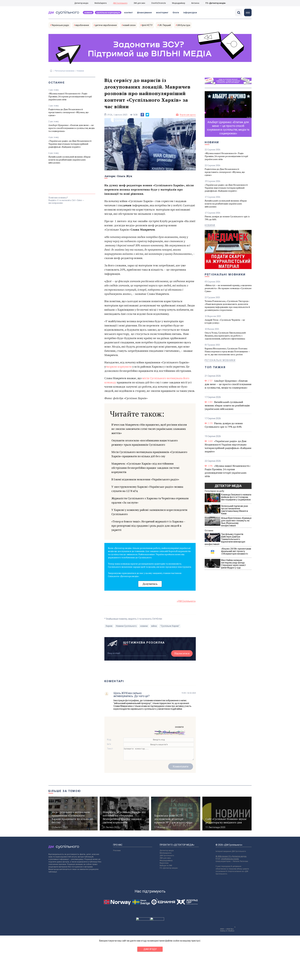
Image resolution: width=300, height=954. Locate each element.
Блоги (176, 12)
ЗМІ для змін (139, 3)
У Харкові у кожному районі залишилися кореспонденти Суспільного (149, 512)
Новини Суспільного (126, 626)
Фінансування (144, 12)
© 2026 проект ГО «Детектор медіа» (231, 856)
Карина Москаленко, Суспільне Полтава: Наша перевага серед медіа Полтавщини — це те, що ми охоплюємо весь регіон (227, 351)
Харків (109, 626)
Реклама (117, 851)
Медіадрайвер (178, 3)
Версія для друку (188, 114)
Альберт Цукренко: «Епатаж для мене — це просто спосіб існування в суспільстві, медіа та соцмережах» (71, 128)
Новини (88, 12)
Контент (128, 12)
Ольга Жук (124, 176)
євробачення (82, 25)
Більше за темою (64, 791)
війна (154, 626)
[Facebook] (142, 114)
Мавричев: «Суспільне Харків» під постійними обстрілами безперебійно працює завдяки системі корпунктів (145, 468)
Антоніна (195, 3)
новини (144, 626)
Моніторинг (162, 12)
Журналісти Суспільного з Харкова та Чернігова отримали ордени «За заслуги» (150, 500)
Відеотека (164, 863)
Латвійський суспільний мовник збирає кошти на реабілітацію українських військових (69, 159)
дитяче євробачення (106, 25)
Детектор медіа (81, 3)
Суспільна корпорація (108, 12)
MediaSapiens (101, 3)
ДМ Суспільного (120, 3)
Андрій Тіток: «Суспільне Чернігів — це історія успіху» (225, 321)
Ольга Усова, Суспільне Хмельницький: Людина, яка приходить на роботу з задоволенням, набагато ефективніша (225, 335)
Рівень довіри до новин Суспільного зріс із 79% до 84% (227, 218)
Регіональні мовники (64, 71)
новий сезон (129, 25)
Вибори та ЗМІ (166, 866)
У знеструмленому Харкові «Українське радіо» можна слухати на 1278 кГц (147, 489)
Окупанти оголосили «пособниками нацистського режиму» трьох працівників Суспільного (144, 442)
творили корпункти (119, 366)
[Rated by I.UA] (143, 919)
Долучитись (150, 584)
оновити (179, 727)
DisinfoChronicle (158, 3)
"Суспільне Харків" (169, 626)
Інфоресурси (190, 12)
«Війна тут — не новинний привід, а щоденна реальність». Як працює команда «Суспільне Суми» (228, 288)
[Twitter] (147, 114)
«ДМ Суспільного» (186, 601)
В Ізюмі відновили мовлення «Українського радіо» (145, 479)
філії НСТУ (147, 25)
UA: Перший (165, 25)
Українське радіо (60, 25)
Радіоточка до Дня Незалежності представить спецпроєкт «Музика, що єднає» (68, 112)
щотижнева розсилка (144, 642)
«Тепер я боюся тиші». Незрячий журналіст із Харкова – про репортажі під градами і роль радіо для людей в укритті (148, 525)
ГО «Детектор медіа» (215, 3)
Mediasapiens (165, 853)
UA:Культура (183, 25)
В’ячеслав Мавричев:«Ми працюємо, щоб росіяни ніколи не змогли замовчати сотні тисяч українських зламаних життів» (149, 429)
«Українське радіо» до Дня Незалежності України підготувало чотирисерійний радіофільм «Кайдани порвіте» (69, 143)
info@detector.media (230, 859)
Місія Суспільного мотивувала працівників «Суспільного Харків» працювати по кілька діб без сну (149, 454)
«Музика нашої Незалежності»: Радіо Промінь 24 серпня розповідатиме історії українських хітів (70, 96)
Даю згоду (150, 949)
